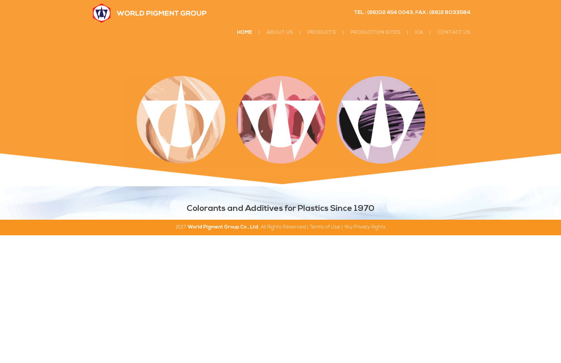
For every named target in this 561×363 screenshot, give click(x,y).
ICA (419, 32)
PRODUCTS (321, 32)
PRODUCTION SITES (375, 32)
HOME (244, 32)
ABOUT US (280, 32)
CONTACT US (453, 32)
